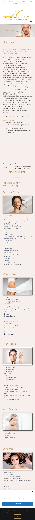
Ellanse (6, 260)
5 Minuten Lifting (9, 472)
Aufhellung (7, 373)
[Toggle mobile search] (28, 21)
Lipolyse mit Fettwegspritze (12, 476)
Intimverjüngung (9, 433)
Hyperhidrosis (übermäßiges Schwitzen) (17, 480)
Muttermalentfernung (11, 399)
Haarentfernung (9, 234)
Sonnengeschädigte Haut (12, 302)
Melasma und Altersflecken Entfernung (17, 218)
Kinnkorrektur (8, 216)
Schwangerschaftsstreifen (12, 326)
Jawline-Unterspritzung (11, 254)
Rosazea (6, 488)
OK (17, 516)
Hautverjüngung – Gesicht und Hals (15, 222)
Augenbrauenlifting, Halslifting (14, 238)
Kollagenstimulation (10, 377)
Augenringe (7, 248)
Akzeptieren (17, 503)
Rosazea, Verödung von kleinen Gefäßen (17, 220)
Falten (5, 232)
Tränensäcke (7, 242)
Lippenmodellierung (10, 250)
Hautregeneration (9, 371)
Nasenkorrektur (9, 252)
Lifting (5, 375)
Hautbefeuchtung (9, 367)
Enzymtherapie (8, 258)
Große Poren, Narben (10, 224)
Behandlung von (9, 395)
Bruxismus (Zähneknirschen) (13, 478)
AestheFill (6, 256)
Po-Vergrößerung (9, 332)
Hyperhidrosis (8, 304)
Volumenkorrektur (9, 328)
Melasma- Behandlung (11, 389)
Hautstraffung (8, 324)
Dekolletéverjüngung (10, 300)
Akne (5, 230)
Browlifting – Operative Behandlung (15, 264)
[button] (32, 492)
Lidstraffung (7, 240)
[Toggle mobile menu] (31, 21)
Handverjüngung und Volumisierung (16, 308)
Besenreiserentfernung (11, 322)
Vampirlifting (8, 474)
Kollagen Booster (9, 262)
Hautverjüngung (9, 306)
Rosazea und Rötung (22, 395)
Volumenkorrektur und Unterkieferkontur (17, 236)
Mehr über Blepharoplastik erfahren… (17, 116)
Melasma (6, 486)
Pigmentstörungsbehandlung (13, 387)
